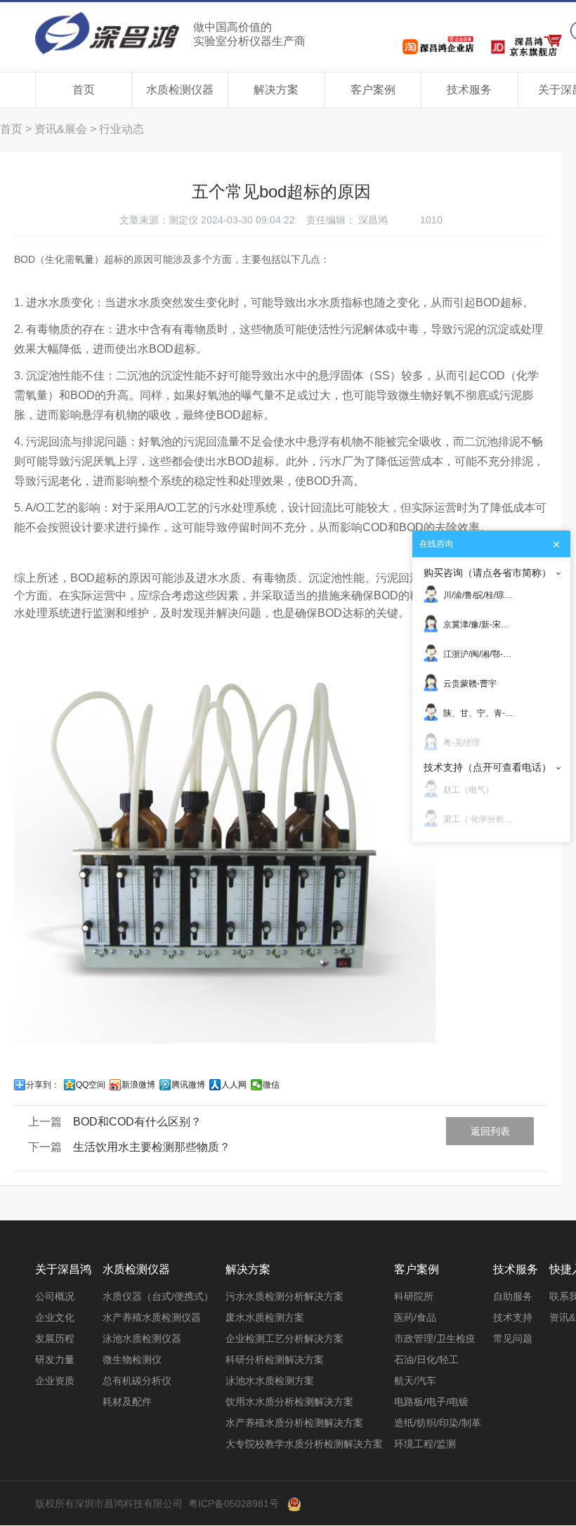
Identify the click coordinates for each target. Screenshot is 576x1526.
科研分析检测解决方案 (274, 1359)
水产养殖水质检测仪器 (152, 1317)
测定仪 (183, 220)
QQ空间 (90, 1085)
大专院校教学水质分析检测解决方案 (304, 1443)
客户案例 (373, 90)
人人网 (234, 1085)
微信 (271, 1085)
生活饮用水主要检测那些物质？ (151, 1147)
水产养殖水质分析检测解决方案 (294, 1422)
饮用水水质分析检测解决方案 (289, 1401)
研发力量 (54, 1359)
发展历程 (54, 1338)
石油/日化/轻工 (426, 1359)
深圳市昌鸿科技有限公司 (170, 33)
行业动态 (121, 129)
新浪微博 (138, 1085)
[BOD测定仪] (225, 831)
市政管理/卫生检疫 (435, 1338)
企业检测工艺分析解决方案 (284, 1338)
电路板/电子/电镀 (431, 1401)
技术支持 (512, 1317)
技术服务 (469, 90)
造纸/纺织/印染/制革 (437, 1422)
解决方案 (276, 90)
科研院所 (413, 1296)
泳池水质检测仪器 (142, 1338)
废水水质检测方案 (264, 1317)
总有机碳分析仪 (137, 1380)
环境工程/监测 (425, 1443)
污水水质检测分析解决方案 (284, 1296)
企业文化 (54, 1317)
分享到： (43, 1085)
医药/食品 (415, 1317)
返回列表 (490, 1131)
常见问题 (512, 1338)
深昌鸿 (374, 220)
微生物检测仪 (132, 1359)
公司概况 (54, 1296)
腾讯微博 (188, 1085)
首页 (83, 90)
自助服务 (512, 1296)
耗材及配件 (127, 1401)
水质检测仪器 (180, 90)
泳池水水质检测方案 (269, 1380)
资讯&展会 (60, 129)
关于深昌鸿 (63, 1269)
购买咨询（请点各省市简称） (487, 572)
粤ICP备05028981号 (233, 1503)
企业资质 (54, 1380)
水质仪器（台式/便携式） (158, 1296)
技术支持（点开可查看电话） (487, 767)
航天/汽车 (415, 1380)
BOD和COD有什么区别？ (137, 1122)
